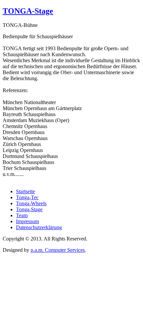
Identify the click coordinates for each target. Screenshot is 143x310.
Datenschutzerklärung (39, 227)
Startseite (25, 191)
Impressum (27, 221)
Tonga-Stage (29, 209)
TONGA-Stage (28, 11)
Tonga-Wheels (31, 203)
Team (22, 215)
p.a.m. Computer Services (58, 250)
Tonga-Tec (27, 197)
